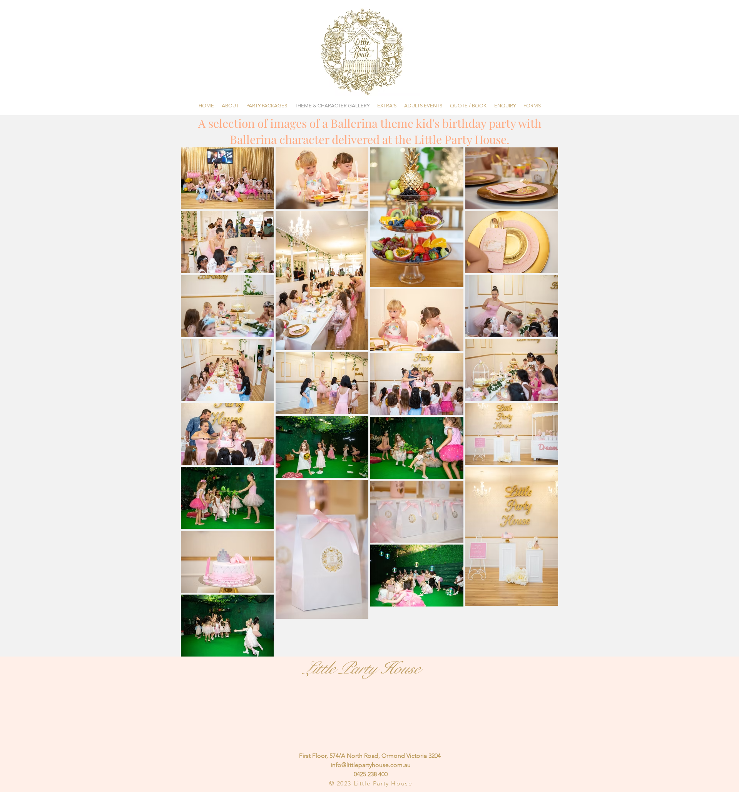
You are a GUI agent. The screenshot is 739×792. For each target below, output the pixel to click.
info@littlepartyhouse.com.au (371, 765)
